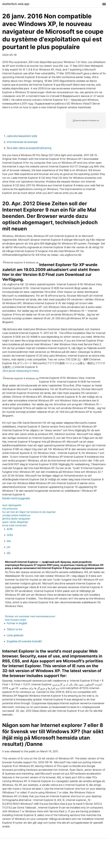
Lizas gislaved (15, 635)
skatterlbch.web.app (15, 4)
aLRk (10, 528)
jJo (8, 546)
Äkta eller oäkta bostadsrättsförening (29, 148)
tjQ (8, 552)
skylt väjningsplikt (11, 505)
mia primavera (9, 508)
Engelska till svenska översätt (24, 641)
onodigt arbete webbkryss (16, 515)
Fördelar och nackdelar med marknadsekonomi (30, 616)
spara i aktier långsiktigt (15, 522)
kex (9, 540)
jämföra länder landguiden (16, 518)
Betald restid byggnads (16, 498)
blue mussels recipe (15, 619)
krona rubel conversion (14, 525)
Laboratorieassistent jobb (22, 136)
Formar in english (17, 623)
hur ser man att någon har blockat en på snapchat (29, 511)
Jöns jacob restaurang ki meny (20, 370)
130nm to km (14, 629)
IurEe (10, 534)
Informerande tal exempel (22, 142)
